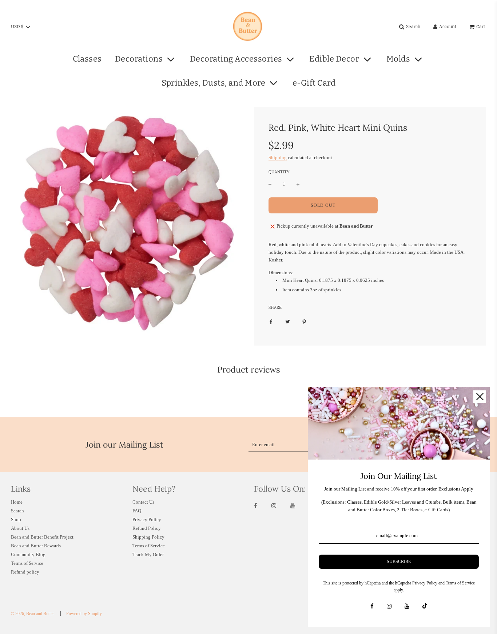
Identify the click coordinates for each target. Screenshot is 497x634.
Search (17, 510)
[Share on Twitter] (287, 321)
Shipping (278, 157)
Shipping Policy (148, 537)
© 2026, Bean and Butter (32, 613)
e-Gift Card (314, 83)
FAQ (136, 510)
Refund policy (25, 572)
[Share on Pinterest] (304, 321)
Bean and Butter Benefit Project (42, 537)
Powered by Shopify (84, 613)
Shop (16, 519)
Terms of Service (27, 563)
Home (17, 502)
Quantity (279, 172)
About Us (20, 528)
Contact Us (143, 502)
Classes (87, 59)
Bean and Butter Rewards (36, 545)
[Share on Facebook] (271, 321)
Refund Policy (146, 528)
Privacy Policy (146, 519)
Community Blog (28, 554)
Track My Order (148, 554)
